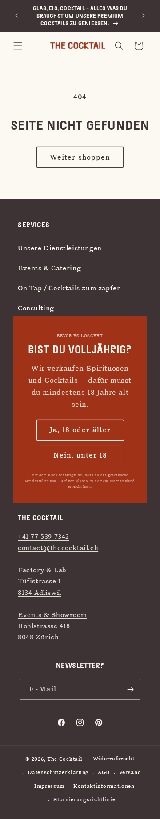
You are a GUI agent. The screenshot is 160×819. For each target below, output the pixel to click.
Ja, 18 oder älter (80, 430)
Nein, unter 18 (80, 455)
